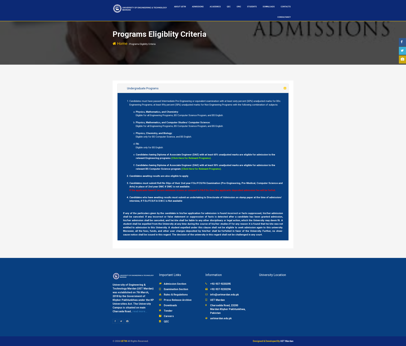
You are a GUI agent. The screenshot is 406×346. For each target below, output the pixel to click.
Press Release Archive (178, 299)
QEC (166, 321)
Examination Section (176, 289)
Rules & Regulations (176, 294)
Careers (169, 316)
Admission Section (175, 283)
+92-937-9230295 (220, 283)
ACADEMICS (215, 7)
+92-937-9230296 (220, 289)
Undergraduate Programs (143, 88)
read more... (139, 311)
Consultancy (284, 17)
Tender (168, 310)
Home (121, 43)
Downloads (269, 7)
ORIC (239, 7)
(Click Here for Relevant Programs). (191, 158)
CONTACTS (286, 7)
